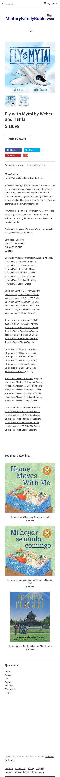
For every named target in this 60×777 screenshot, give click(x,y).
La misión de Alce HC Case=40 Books (22, 411)
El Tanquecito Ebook (14, 371)
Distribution (10, 689)
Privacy (31, 768)
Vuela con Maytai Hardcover (18, 290)
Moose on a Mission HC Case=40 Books (23, 382)
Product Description (14, 165)
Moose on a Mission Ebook (17, 400)
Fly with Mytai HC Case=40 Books (20, 265)
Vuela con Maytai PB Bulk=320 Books (22, 309)
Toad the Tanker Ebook (15, 342)
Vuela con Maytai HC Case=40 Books (22, 294)
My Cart (53, 3)
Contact (8, 675)
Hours (7, 692)
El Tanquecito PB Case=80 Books (20, 363)
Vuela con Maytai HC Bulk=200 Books (22, 298)
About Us (9, 768)
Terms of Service (21, 771)
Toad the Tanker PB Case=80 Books (21, 334)
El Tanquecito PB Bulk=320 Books (20, 367)
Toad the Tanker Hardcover (17, 319)
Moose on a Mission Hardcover (19, 378)
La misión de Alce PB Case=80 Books (22, 422)
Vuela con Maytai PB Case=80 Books (22, 305)
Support (8, 682)
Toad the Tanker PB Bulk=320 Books (21, 338)
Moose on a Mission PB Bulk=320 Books (23, 396)
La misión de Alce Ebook (16, 429)
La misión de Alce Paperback (18, 418)
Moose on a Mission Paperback (19, 389)
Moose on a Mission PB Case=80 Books (23, 393)
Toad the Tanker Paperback (17, 331)
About (7, 671)
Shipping (9, 685)
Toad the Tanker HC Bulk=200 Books (21, 327)
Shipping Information (36, 165)
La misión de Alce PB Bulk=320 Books (22, 426)
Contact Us (21, 768)
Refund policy (38, 771)
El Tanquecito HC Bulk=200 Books (20, 356)
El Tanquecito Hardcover (16, 349)
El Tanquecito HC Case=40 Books (20, 352)
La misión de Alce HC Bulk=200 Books (22, 415)
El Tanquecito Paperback (16, 360)
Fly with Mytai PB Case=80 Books (20, 276)
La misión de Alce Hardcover (18, 407)
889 (6, 678)
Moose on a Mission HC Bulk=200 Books (23, 385)
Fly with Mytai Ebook (14, 283)
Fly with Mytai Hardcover (16, 261)
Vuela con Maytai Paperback (18, 301)
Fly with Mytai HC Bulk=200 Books (20, 268)
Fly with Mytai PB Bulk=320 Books (20, 279)
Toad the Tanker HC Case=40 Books (21, 323)
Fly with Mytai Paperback (16, 272)
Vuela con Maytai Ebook (16, 312)
